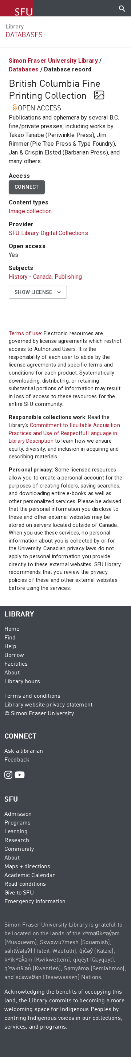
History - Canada (30, 276)
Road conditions (25, 884)
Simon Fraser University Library (53, 60)
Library (14, 27)
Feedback (16, 760)
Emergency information (35, 902)
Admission (18, 814)
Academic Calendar (29, 875)
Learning (16, 832)
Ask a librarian (23, 751)
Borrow (14, 655)
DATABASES (24, 35)
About (12, 673)
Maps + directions (27, 867)
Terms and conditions (32, 696)
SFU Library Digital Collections (48, 233)
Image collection (30, 211)
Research (16, 840)
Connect (27, 187)
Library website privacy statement (48, 705)
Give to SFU (19, 893)
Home (12, 629)
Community (19, 849)
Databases (24, 69)
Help (10, 647)
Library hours (22, 682)
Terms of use (25, 333)
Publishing (68, 276)
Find (10, 638)
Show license (33, 292)
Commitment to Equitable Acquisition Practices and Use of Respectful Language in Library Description (64, 433)
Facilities (16, 664)
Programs (17, 823)
